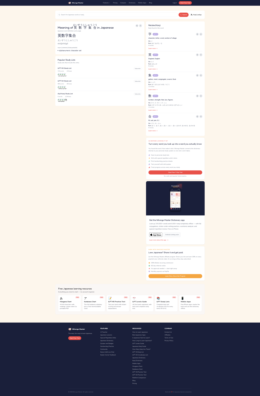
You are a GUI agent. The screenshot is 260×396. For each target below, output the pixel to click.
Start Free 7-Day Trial (175, 172)
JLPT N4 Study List (64, 81)
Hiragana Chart (137, 366)
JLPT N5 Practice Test (139, 372)
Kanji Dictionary (137, 361)
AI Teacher (103, 332)
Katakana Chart (137, 369)
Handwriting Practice (107, 346)
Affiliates (167, 335)
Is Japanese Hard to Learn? (141, 338)
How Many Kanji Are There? (141, 349)
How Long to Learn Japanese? (142, 341)
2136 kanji (68, 96)
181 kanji (69, 84)
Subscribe (138, 68)
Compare (123, 3)
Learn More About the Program (175, 276)
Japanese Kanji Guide (139, 346)
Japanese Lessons (106, 335)
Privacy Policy (169, 341)
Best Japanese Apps (139, 335)
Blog (150, 3)
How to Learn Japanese (140, 332)
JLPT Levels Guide (138, 343)
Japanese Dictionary (106, 341)
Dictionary (132, 3)
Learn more (152, 48)
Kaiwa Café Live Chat (107, 352)
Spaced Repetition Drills (108, 338)
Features (106, 3)
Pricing (115, 3)
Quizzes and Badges (106, 343)
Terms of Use (169, 338)
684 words (61, 84)
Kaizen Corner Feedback (108, 355)
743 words (61, 71)
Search (184, 15)
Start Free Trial (185, 3)
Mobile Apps (142, 3)
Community (103, 349)
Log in (175, 3)
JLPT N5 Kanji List (138, 352)
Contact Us (168, 332)
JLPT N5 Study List (64, 68)
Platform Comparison (139, 378)
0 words (60, 96)
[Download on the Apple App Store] (155, 235)
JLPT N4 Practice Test (139, 375)
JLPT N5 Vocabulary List (140, 355)
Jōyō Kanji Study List (65, 94)
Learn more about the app (157, 240)
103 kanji (69, 71)
